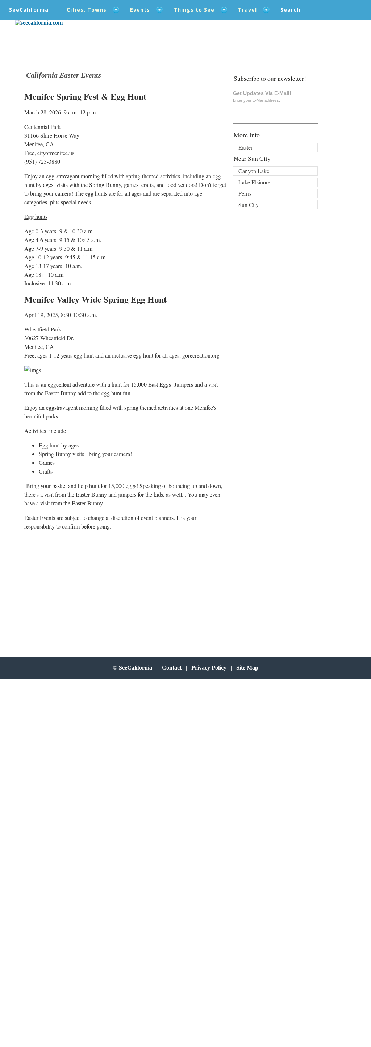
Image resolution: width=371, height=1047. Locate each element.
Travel (247, 9)
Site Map (247, 667)
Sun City (248, 204)
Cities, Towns (87, 9)
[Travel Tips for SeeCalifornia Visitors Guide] (39, 23)
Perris (244, 193)
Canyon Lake (253, 171)
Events (140, 9)
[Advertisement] (85, 587)
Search (290, 9)
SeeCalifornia (29, 9)
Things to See (194, 9)
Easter (245, 147)
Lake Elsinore (254, 182)
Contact (172, 667)
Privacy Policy (208, 667)
